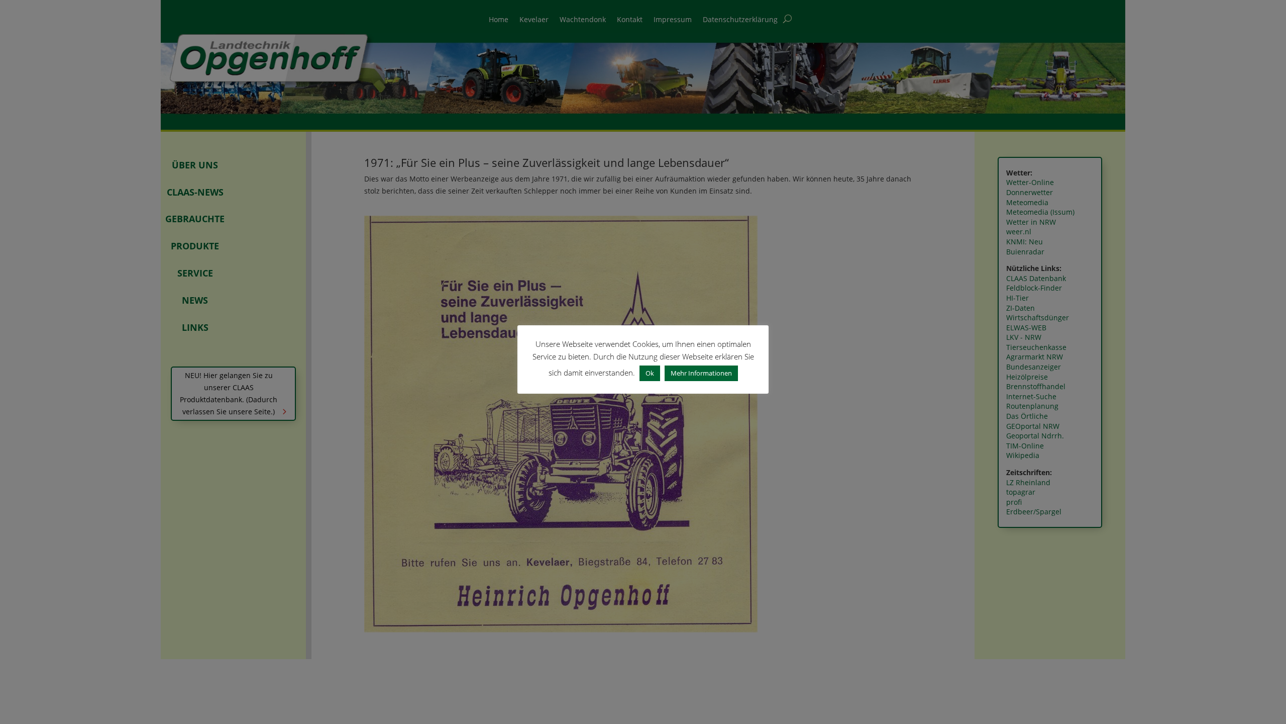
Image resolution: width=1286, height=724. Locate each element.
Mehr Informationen (701, 373)
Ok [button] (650, 373)
